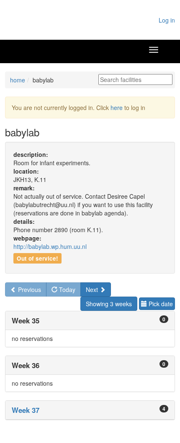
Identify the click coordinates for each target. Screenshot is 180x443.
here (117, 107)
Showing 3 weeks (109, 304)
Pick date (160, 304)
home (17, 80)
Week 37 (25, 410)
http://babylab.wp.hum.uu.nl (50, 246)
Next (93, 289)
